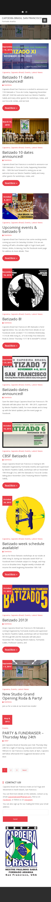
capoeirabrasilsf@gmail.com (19, 797)
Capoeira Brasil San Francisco (22, 18)
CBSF (6, 740)
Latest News (37, 72)
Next (24, 770)
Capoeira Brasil (17, 72)
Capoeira (6, 72)
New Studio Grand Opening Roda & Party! (22, 696)
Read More (10, 108)
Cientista (8, 85)
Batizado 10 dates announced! (17, 154)
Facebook (7, 800)
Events (28, 72)
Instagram (28, 800)
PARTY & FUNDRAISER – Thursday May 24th (23, 734)
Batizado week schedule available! (23, 545)
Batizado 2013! (15, 620)
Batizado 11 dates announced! (17, 79)
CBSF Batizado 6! (16, 455)
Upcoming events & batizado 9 (19, 229)
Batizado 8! (11, 318)
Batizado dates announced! (15, 391)
